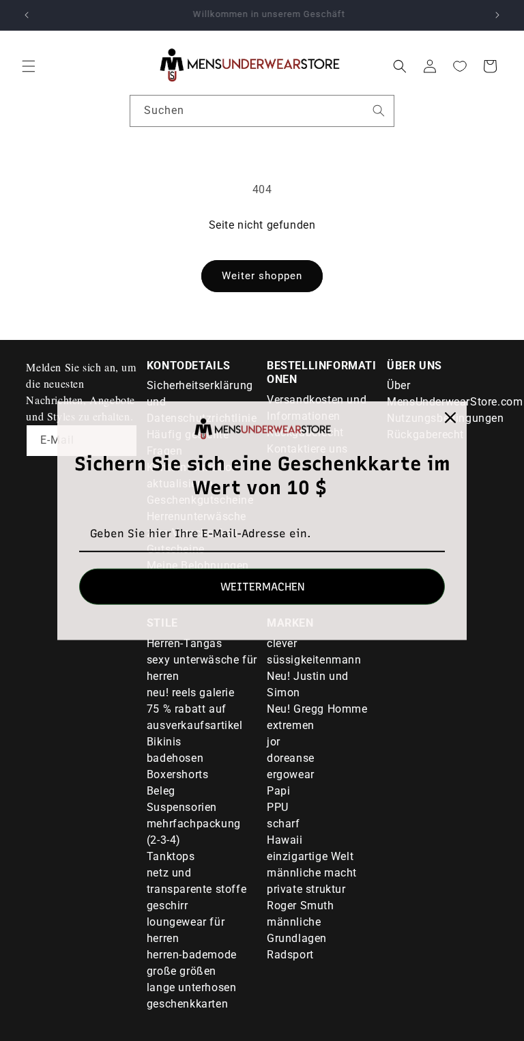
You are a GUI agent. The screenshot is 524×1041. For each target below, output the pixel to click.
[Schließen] (450, 417)
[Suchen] (379, 111)
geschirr (167, 905)
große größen (181, 971)
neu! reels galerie (191, 692)
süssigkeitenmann (314, 659)
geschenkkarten (187, 1003)
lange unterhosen (192, 987)
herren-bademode (192, 954)
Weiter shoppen (262, 276)
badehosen (175, 758)
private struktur (306, 889)
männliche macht (312, 872)
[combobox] (261, 111)
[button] (29, 66)
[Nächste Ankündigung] (497, 15)
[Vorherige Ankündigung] (27, 15)
